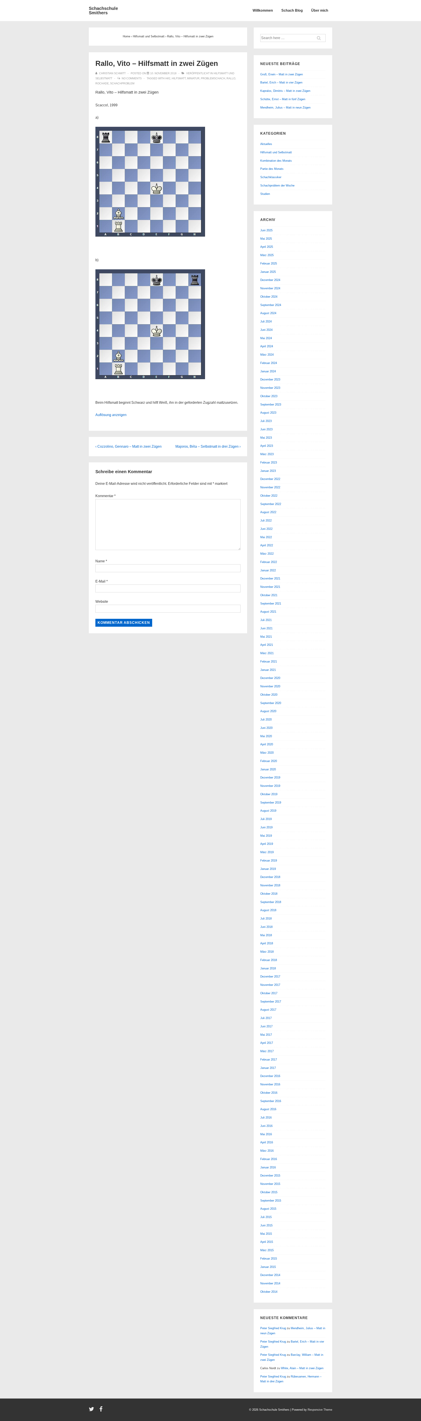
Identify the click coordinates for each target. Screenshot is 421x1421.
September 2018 (270, 902)
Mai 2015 (266, 1233)
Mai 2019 (266, 835)
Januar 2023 (268, 470)
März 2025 (267, 255)
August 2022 (268, 512)
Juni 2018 (266, 927)
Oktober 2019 (268, 794)
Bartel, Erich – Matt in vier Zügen (281, 82)
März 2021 (267, 653)
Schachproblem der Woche (277, 185)
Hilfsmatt (179, 78)
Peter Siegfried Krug (273, 1328)
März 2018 (267, 951)
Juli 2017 (266, 1018)
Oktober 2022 (268, 495)
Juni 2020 (266, 728)
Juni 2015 (266, 1225)
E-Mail (100, 581)
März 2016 (267, 1150)
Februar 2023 (268, 462)
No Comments (132, 78)
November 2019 (270, 785)
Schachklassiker (270, 177)
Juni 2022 (266, 528)
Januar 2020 (268, 769)
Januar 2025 (268, 271)
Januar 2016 (268, 1167)
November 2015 (270, 1184)
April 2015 (266, 1242)
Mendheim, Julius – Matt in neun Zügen (285, 107)
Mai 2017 (266, 1034)
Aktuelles (266, 144)
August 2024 (268, 313)
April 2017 (266, 1042)
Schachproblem (122, 83)
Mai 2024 (266, 338)
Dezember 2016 (270, 1076)
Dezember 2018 (270, 877)
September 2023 (270, 404)
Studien (265, 194)
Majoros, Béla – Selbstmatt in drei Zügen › (208, 446)
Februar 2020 (268, 761)
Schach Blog (292, 10)
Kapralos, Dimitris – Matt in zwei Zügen (285, 90)
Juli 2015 (266, 1217)
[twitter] (92, 1410)
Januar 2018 (268, 968)
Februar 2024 (268, 363)
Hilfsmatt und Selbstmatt (276, 152)
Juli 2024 (266, 321)
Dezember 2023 (270, 379)
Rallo (231, 78)
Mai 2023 (266, 437)
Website (101, 601)
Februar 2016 (268, 1159)
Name (100, 561)
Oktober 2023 (268, 396)
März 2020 (267, 752)
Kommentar (105, 496)
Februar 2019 (268, 860)
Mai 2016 (266, 1134)
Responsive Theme (320, 1409)
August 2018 (268, 910)
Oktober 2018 (268, 893)
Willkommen (263, 10)
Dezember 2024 (270, 280)
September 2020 (270, 703)
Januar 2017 (268, 1068)
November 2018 (270, 885)
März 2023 (267, 454)
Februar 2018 (268, 960)
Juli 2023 (266, 421)
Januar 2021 (268, 670)
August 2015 (268, 1208)
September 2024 (270, 305)
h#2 (167, 78)
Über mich (319, 10)
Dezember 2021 (270, 578)
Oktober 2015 (268, 1192)
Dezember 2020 (270, 678)
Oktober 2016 (268, 1092)
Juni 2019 (266, 827)
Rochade (102, 83)
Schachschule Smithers (103, 10)
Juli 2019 (266, 819)
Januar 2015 (268, 1267)
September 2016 (270, 1101)
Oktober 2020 (268, 694)
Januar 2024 (268, 371)
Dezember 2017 (270, 976)
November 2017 (270, 985)
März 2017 (267, 1051)
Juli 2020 (266, 719)
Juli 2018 (266, 918)
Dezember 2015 (270, 1175)
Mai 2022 (266, 537)
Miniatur (193, 78)
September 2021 (270, 603)
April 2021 (266, 644)
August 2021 (268, 611)
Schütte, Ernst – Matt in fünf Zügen (282, 99)
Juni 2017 (266, 1026)
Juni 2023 (266, 429)
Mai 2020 (266, 736)
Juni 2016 (266, 1126)
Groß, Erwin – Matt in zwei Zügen (281, 74)
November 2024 (270, 288)
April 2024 (266, 346)
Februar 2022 (268, 562)
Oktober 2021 (268, 595)
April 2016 (266, 1142)
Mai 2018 (266, 935)
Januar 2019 (268, 869)
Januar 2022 (268, 570)
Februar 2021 (268, 661)
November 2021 (270, 586)
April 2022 (266, 545)
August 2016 (268, 1109)
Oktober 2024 (268, 296)
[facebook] (101, 1410)
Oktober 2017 (268, 993)
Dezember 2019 (270, 777)
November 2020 (270, 686)
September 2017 (270, 1001)
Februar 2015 (268, 1258)
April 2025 (266, 246)
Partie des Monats (272, 168)
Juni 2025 (266, 230)
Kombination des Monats (276, 160)
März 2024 (267, 354)
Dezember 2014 (270, 1275)
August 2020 (268, 711)
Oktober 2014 (268, 1291)
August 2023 (268, 412)
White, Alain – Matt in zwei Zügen (302, 1368)
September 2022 (270, 504)
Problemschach (213, 78)
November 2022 (270, 487)
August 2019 (268, 810)
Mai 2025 (266, 238)
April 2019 (266, 843)
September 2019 (270, 802)
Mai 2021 (266, 636)
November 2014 (270, 1283)
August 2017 (268, 1009)
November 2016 (270, 1084)
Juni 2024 (266, 329)
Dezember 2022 (270, 479)
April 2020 (266, 744)
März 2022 (267, 553)
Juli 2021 (266, 620)
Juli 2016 (266, 1117)
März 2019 (267, 852)
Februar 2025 (268, 263)
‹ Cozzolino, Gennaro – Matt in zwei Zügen (128, 446)
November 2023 (270, 387)
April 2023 (266, 445)
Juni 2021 (266, 628)
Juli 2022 (266, 520)
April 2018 (266, 943)
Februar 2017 (268, 1059)
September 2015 (270, 1200)
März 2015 (267, 1250)
